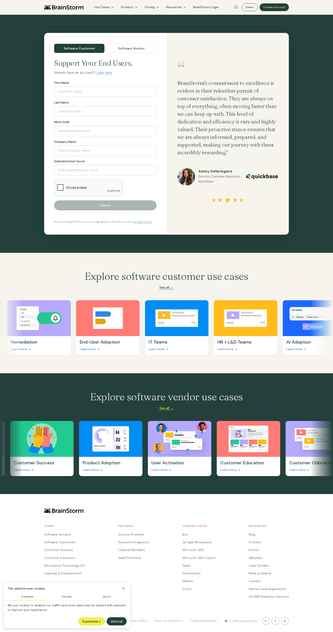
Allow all (117, 621)
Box (185, 534)
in (266, 620)
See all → (166, 287)
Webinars (256, 558)
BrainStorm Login (206, 7)
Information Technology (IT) (64, 565)
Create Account (274, 7)
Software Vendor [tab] (131, 48)
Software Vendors (57, 534)
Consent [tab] (27, 596)
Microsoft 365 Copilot (199, 558)
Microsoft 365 (193, 550)
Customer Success (58, 550)
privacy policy (143, 222)
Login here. (104, 72)
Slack (187, 565)
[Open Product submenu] (136, 7)
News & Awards (260, 573)
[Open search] (236, 7)
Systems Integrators (133, 542)
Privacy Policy (138, 621)
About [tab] (107, 596)
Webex (188, 581)
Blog (252, 534)
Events (254, 550)
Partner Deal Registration (267, 589)
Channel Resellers (131, 550)
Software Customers (59, 542)
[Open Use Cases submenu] (112, 7)
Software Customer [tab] (79, 48)
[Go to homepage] (64, 7)
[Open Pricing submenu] (157, 7)
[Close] (123, 588)
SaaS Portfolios (129, 558)
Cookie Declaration (203, 621)
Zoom (187, 589)
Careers (255, 581)
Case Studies (259, 565)
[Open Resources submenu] (184, 7)
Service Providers (131, 534)
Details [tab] (67, 596)
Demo (250, 7)
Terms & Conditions (168, 621)
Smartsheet (192, 573)
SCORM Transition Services (269, 597)
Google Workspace (197, 542)
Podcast (255, 542)
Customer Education (59, 558)
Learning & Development (63, 573)
